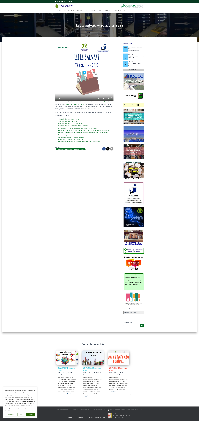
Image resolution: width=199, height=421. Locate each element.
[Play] (57, 98)
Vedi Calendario (133, 70)
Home (59, 10)
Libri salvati (105, 102)
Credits (90, 417)
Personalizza (11, 414)
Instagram (59, 2)
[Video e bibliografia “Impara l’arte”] (67, 357)
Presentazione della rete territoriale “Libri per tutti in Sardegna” (77, 128)
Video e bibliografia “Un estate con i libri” (70, 123)
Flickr (70, 1)
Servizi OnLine (81, 10)
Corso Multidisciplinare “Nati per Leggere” (71, 137)
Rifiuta (21, 414)
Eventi (93, 10)
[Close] (36, 387)
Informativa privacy (99, 410)
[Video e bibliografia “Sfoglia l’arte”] (92, 357)
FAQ (99, 10)
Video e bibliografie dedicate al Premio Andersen (73, 126)
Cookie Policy (71, 417)
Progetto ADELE (100, 417)
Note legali (81, 417)
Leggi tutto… (71, 393)
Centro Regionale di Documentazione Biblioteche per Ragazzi (70, 149)
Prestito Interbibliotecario (81, 410)
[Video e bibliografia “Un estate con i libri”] (118, 357)
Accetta (31, 414)
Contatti (117, 10)
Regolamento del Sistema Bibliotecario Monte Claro (125, 410)
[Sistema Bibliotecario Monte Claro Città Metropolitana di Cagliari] (64, 6)
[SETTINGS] (108, 98)
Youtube (62, 2)
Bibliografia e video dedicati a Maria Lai (70, 139)
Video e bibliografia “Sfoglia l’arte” (68, 121)
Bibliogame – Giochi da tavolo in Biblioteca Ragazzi (136, 57)
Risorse (107, 10)
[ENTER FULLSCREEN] (111, 98)
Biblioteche (68, 10)
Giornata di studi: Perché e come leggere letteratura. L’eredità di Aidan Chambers (83, 130)
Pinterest (64, 2)
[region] (20, 402)
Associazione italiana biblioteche (74, 104)
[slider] (75, 98)
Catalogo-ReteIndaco (63, 410)
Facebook (55, 2)
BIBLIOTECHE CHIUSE (133, 50)
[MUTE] (98, 98)
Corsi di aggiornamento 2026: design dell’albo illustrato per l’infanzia (79, 141)
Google (66, 2)
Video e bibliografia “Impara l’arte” (68, 119)
